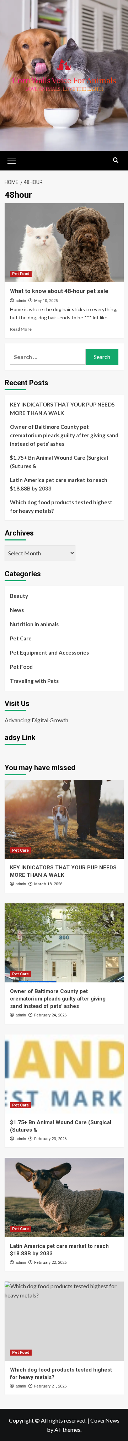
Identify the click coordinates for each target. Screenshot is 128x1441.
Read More (21, 329)
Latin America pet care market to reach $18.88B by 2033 (58, 484)
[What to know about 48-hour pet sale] (64, 242)
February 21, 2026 (50, 1386)
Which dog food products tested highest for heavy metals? (61, 506)
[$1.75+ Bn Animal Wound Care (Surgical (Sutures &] (64, 1074)
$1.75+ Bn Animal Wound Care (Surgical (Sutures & (59, 461)
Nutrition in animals (34, 624)
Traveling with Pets (34, 681)
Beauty (19, 596)
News (17, 610)
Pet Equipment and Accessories (49, 652)
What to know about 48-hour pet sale (59, 291)
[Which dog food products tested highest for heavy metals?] (64, 1321)
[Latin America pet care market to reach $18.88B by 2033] (64, 1197)
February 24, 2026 (50, 1015)
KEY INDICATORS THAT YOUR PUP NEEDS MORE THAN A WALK (62, 408)
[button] (12, 160)
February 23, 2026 (50, 1139)
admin (21, 300)
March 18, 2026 (48, 884)
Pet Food (21, 273)
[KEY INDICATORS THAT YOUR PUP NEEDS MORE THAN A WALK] (64, 819)
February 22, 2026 (50, 1262)
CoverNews (104, 1420)
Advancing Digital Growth (36, 720)
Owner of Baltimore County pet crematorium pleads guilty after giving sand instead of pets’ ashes (64, 435)
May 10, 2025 (46, 300)
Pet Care (21, 638)
